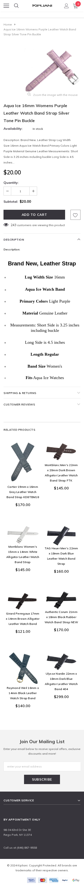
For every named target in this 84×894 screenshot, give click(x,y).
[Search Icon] (16, 6)
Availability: (13, 129)
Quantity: (11, 183)
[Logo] (42, 4)
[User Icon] (66, 6)
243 (13, 225)
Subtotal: (11, 201)
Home (8, 24)
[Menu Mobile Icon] (6, 6)
